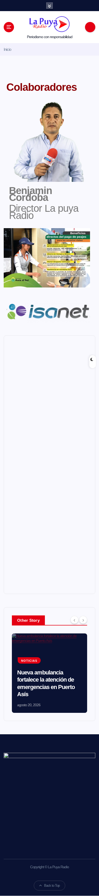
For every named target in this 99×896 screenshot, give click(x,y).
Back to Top (52, 886)
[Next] (83, 620)
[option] (49, 673)
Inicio (7, 49)
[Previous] (74, 620)
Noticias (29, 660)
